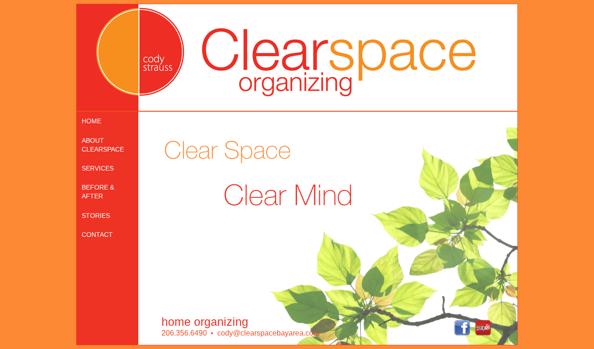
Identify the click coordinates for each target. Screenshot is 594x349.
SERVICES (98, 168)
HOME (91, 121)
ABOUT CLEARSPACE (103, 145)
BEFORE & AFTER (98, 192)
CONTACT (97, 234)
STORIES (96, 215)
